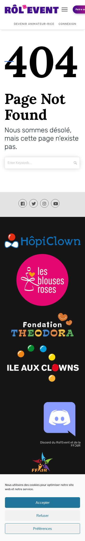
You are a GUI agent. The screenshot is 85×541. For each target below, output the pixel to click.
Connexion (67, 24)
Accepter (43, 503)
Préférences (42, 529)
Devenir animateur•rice (34, 24)
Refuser (42, 516)
